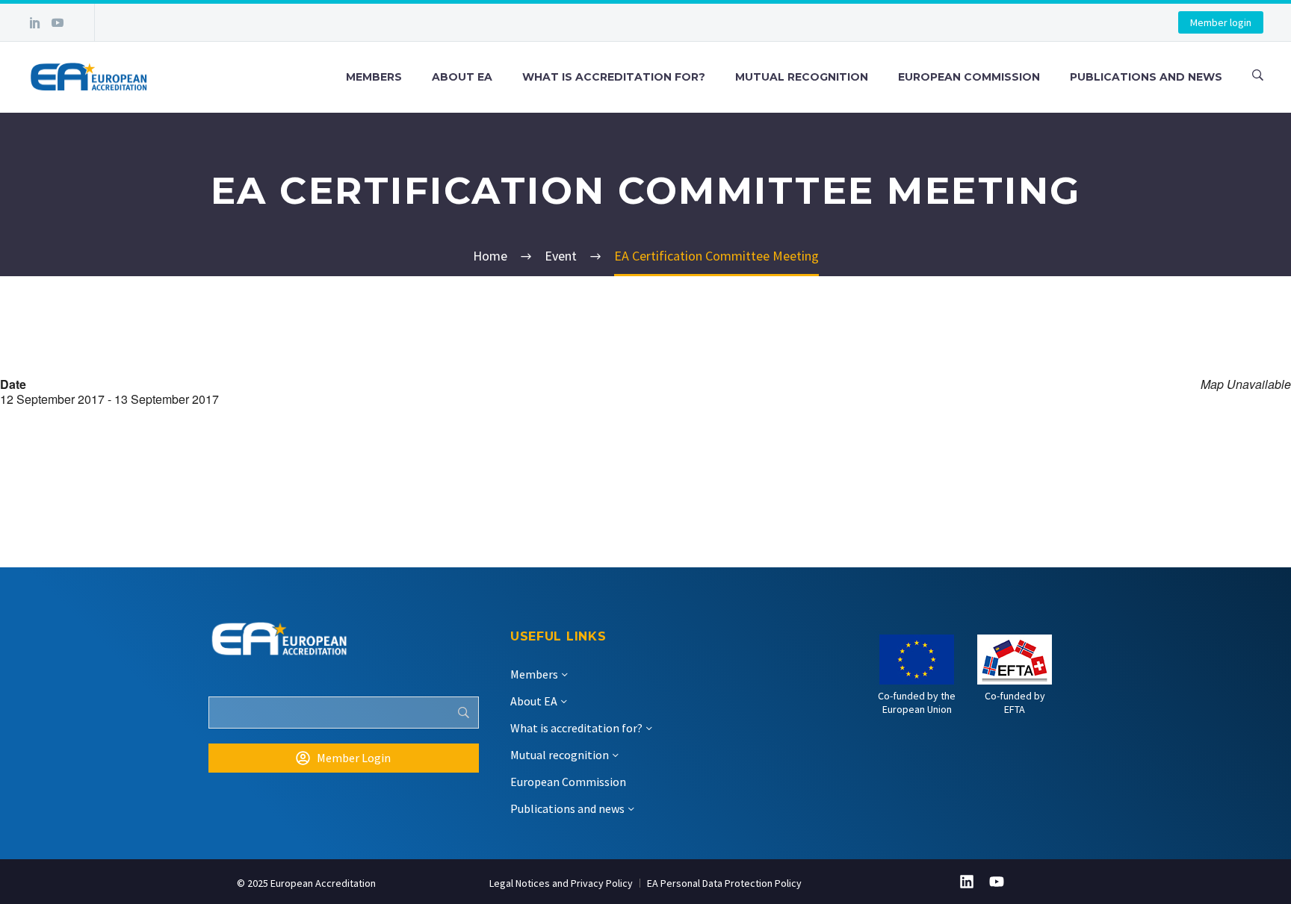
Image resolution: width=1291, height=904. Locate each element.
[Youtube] (997, 882)
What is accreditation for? (613, 77)
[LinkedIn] (35, 22)
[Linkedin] (967, 882)
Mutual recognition (801, 77)
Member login (1220, 22)
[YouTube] (57, 22)
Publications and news (1146, 77)
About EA (462, 77)
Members (374, 77)
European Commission (969, 77)
